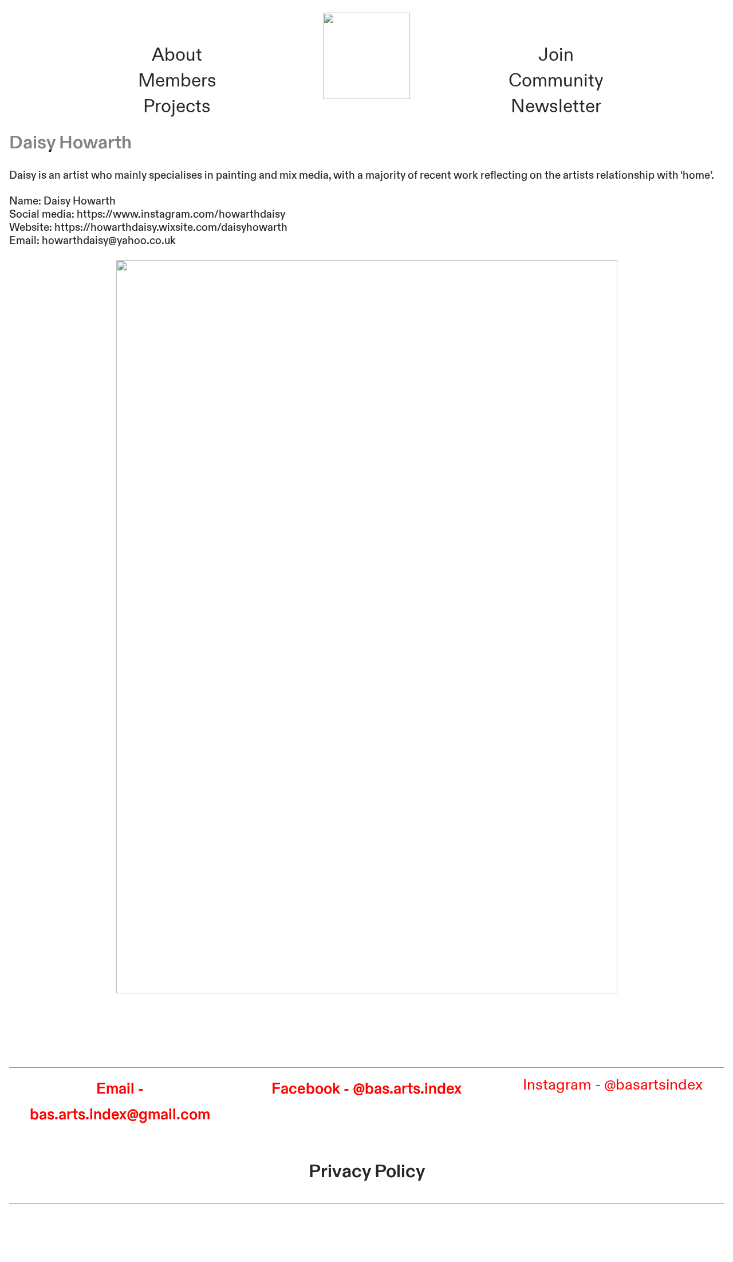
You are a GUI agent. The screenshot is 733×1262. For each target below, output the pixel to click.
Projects (177, 106)
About (177, 55)
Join (556, 55)
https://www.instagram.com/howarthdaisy (181, 214)
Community (556, 80)
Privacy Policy (367, 1171)
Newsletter (556, 106)
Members (177, 80)
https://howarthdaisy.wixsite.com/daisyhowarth (170, 227)
